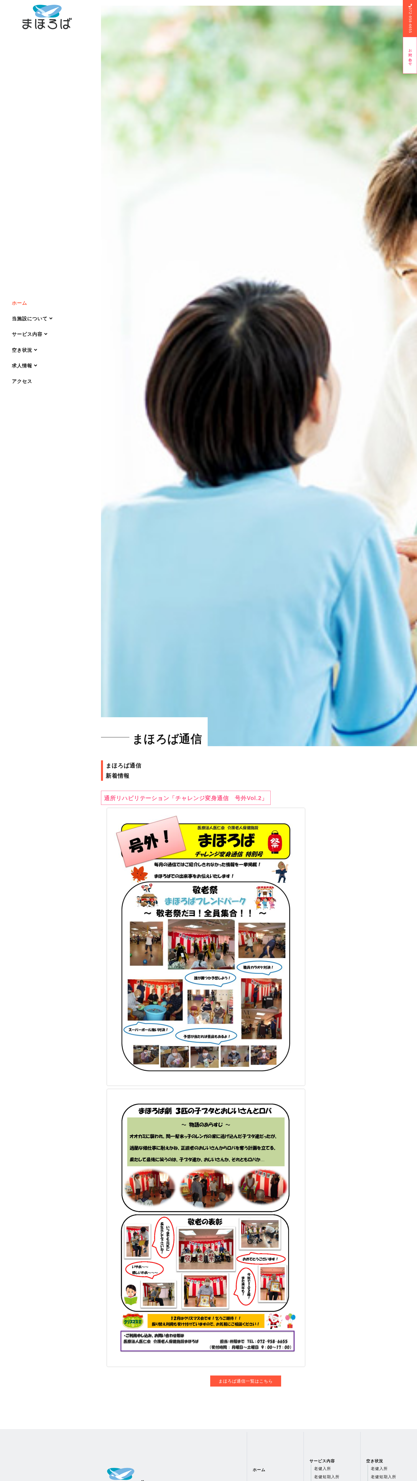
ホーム (19, 303)
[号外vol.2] (246, 947)
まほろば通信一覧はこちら (245, 1381)
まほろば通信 (124, 765)
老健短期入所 (327, 1476)
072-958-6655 (410, 20)
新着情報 (118, 776)
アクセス (22, 381)
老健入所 (322, 1468)
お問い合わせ (410, 55)
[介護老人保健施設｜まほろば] (47, 16)
